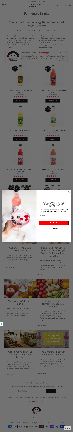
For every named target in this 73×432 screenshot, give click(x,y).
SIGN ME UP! (54, 223)
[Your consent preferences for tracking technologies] (1, 324)
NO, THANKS (54, 228)
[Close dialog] (69, 192)
